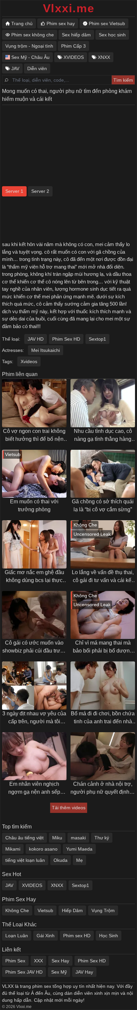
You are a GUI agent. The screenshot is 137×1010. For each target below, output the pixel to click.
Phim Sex (15, 960)
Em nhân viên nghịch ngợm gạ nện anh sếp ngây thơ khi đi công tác (34, 788)
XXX (38, 960)
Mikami (12, 849)
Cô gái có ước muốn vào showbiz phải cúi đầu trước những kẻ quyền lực (34, 647)
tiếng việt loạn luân (25, 860)
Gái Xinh (46, 935)
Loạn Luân (16, 935)
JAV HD (36, 339)
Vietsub (45, 910)
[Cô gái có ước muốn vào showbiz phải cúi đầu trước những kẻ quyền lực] (34, 615)
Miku (57, 837)
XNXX (57, 885)
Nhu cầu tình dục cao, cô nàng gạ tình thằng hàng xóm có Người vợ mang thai (103, 435)
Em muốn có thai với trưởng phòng (34, 505)
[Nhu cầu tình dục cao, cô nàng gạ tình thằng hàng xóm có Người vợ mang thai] (102, 403)
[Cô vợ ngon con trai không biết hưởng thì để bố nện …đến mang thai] (34, 403)
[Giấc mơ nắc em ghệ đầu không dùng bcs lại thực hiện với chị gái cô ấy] (34, 544)
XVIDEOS (32, 885)
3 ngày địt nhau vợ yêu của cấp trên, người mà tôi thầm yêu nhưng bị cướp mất (34, 718)
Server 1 (14, 191)
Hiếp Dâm (72, 910)
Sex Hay (60, 960)
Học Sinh (108, 935)
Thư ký (101, 837)
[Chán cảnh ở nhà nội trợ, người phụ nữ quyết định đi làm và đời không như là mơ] (102, 756)
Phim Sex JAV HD (24, 972)
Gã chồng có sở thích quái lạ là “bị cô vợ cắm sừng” (103, 505)
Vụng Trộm (103, 910)
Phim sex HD (76, 935)
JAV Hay (84, 972)
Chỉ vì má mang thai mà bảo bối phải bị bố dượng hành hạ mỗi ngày (103, 647)
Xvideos (29, 361)
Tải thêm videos (68, 807)
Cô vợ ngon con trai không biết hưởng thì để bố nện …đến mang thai (34, 435)
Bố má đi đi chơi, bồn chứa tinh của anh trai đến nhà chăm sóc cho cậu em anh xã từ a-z (103, 718)
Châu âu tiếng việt (24, 837)
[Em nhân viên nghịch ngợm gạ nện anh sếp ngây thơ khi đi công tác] (34, 756)
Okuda (61, 860)
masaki (78, 837)
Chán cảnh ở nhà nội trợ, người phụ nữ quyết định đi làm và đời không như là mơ (102, 788)
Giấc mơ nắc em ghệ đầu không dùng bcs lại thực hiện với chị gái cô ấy (34, 576)
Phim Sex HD (66, 339)
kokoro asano (43, 849)
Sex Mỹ (59, 972)
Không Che (17, 910)
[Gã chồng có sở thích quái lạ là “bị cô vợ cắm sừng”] (102, 474)
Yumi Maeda (79, 849)
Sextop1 (97, 339)
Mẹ (79, 860)
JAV (9, 885)
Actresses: (13, 350)
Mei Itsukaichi (45, 350)
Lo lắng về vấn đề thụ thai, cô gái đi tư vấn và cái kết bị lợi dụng (103, 576)
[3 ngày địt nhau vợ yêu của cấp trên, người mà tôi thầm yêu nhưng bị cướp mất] (34, 685)
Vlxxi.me (68, 8)
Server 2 (40, 191)
